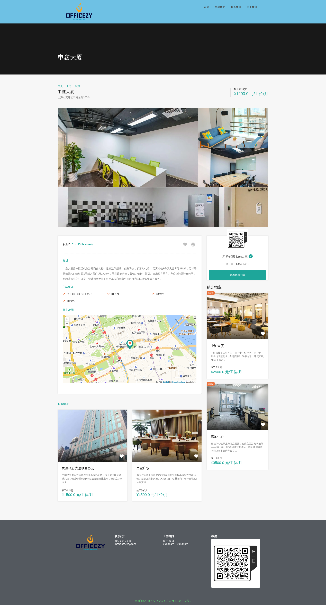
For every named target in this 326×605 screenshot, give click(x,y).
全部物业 (220, 6)
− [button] (67, 323)
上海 (68, 86)
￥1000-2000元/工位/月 (80, 294)
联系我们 (236, 6)
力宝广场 (143, 468)
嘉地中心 (217, 436)
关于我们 (252, 6)
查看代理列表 (237, 275)
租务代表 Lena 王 (235, 256)
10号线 (71, 301)
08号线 (160, 294)
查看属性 (237, 330)
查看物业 (92, 451)
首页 (206, 6)
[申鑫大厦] (129, 344)
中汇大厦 (217, 346)
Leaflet (166, 381)
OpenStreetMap (178, 381)
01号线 (115, 294)
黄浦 (77, 86)
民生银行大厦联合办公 (78, 468)
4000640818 (242, 263)
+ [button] (67, 319)
